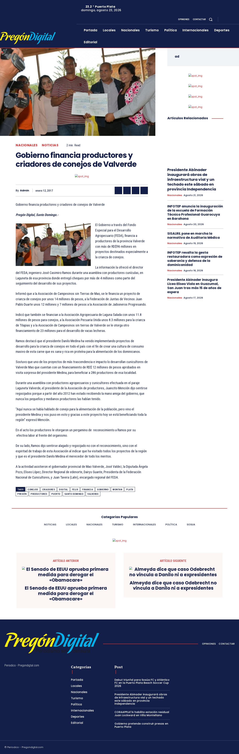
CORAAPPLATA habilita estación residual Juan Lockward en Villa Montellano (141, 713)
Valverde (93, 494)
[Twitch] (215, 747)
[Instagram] (228, 19)
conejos (33, 489)
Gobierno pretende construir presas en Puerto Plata (141, 725)
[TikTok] (206, 747)
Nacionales (27, 145)
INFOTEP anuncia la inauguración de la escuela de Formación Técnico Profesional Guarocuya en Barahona (195, 212)
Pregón (22, 494)
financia (87, 489)
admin (24, 190)
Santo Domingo (73, 494)
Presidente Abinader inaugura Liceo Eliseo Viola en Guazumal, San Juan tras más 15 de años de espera (194, 285)
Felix (75, 489)
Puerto (55, 494)
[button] (210, 19)
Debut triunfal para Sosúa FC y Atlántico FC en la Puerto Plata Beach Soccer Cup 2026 (142, 683)
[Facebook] (224, 19)
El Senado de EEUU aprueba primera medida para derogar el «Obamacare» (66, 594)
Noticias (50, 145)
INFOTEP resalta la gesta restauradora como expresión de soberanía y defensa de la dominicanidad (194, 258)
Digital (63, 489)
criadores (48, 489)
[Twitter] (233, 19)
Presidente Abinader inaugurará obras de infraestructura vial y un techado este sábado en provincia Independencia (191, 179)
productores (39, 494)
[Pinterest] (135, 190)
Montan (117, 489)
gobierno (102, 489)
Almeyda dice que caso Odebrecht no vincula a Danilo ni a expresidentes (173, 585)
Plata (129, 489)
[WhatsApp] (144, 190)
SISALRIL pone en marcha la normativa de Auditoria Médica (193, 235)
